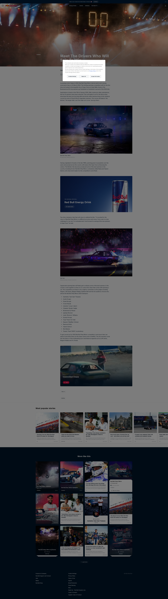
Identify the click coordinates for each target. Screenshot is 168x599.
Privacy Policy (92, 70)
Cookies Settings (72, 76)
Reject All (84, 76)
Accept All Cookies (95, 76)
